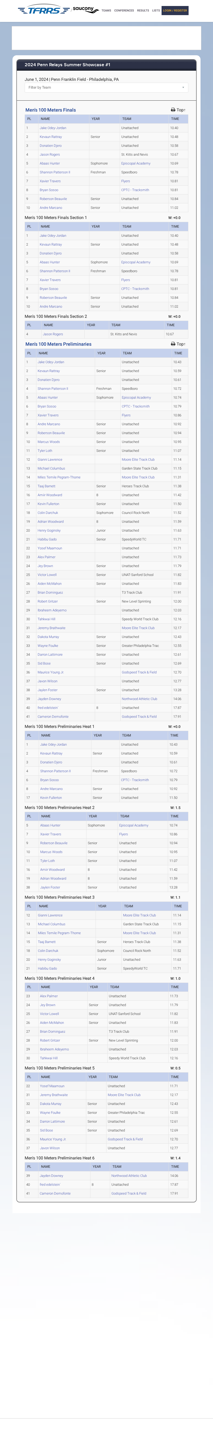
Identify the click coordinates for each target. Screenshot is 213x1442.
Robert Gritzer (48, 601)
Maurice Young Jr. (51, 672)
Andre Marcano (51, 208)
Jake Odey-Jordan (53, 128)
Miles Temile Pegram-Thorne (59, 477)
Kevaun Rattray (51, 137)
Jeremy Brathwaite (51, 628)
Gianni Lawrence (50, 459)
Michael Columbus (51, 468)
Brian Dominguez (50, 592)
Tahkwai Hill (46, 619)
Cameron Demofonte (53, 717)
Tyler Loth (45, 451)
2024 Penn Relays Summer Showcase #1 (67, 65)
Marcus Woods (49, 442)
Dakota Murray (48, 637)
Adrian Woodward (51, 522)
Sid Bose (44, 663)
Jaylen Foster (47, 690)
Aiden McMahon (50, 584)
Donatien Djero (51, 146)
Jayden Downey (49, 699)
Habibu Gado (47, 539)
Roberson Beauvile (53, 199)
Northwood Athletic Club (139, 699)
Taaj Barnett (46, 486)
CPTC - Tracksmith (135, 190)
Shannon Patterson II (55, 172)
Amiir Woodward (50, 495)
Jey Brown (45, 566)
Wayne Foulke (48, 646)
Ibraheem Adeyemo (52, 610)
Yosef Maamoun (50, 548)
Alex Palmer (46, 557)
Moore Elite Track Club (138, 459)
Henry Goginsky (49, 530)
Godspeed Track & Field (139, 672)
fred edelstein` (48, 708)
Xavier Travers (50, 181)
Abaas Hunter (50, 163)
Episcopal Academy (135, 163)
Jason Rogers (50, 154)
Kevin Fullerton (48, 504)
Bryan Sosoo (49, 190)
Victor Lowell (47, 575)
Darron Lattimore (50, 654)
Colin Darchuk (48, 513)
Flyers (125, 181)
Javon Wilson (47, 681)
